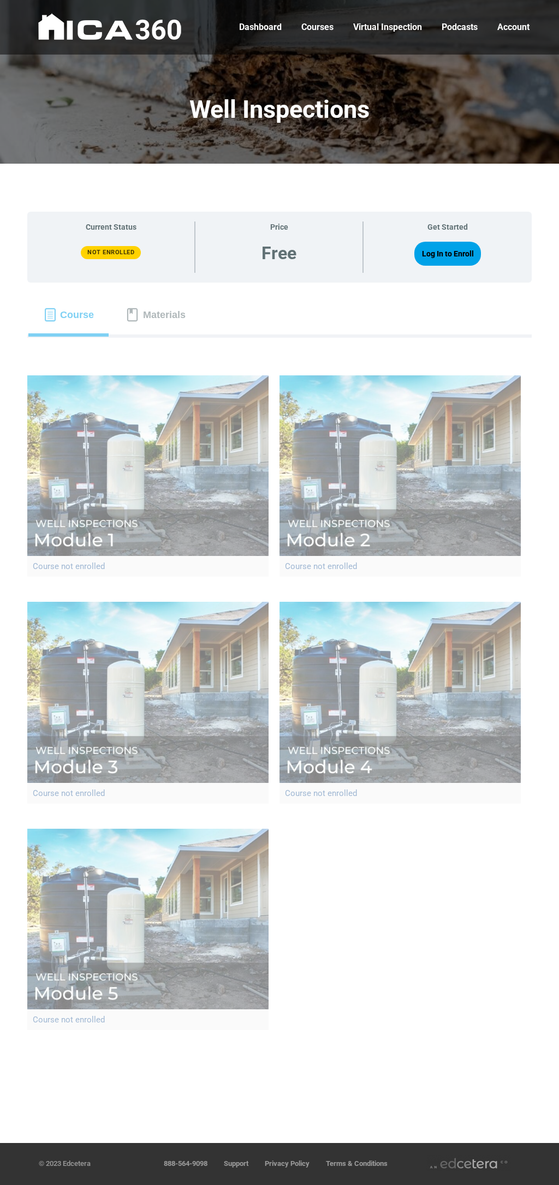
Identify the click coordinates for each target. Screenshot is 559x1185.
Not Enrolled (110, 252)
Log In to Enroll (448, 253)
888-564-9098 (185, 1163)
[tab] (68, 315)
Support (236, 1163)
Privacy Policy (287, 1163)
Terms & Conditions (357, 1163)
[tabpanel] (279, 717)
